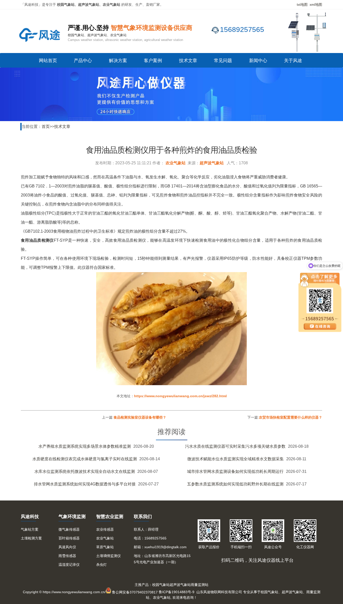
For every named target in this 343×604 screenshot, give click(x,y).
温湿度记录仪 (69, 565)
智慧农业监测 (109, 516)
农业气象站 (175, 163)
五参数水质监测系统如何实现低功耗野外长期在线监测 (235, 484)
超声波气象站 (212, 163)
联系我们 (143, 516)
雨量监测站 (199, 585)
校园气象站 (161, 585)
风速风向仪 (67, 547)
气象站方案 (29, 529)
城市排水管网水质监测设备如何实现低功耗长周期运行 (235, 471)
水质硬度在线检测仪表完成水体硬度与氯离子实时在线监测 (84, 459)
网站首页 (48, 60)
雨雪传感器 (67, 556)
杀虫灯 (101, 565)
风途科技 (30, 516)
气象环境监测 (72, 516)
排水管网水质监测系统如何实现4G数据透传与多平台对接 (85, 484)
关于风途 (293, 60)
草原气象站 (105, 547)
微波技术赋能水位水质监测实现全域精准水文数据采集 (235, 459)
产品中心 (83, 60)
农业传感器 (105, 529)
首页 (46, 126)
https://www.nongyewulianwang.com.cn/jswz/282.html (180, 396)
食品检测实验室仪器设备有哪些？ (139, 417)
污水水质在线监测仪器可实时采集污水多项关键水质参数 (235, 446)
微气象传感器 (69, 529)
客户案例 (153, 60)
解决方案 (118, 60)
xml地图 (316, 5)
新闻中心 (258, 60)
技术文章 (188, 60)
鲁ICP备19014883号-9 (176, 592)
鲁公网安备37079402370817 (135, 592)
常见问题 (223, 60)
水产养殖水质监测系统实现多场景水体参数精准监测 (84, 446)
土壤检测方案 (31, 538)
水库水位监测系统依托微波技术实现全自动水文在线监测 (84, 471)
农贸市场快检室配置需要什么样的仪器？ (290, 417)
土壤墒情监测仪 (108, 556)
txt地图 (302, 5)
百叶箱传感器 (69, 538)
